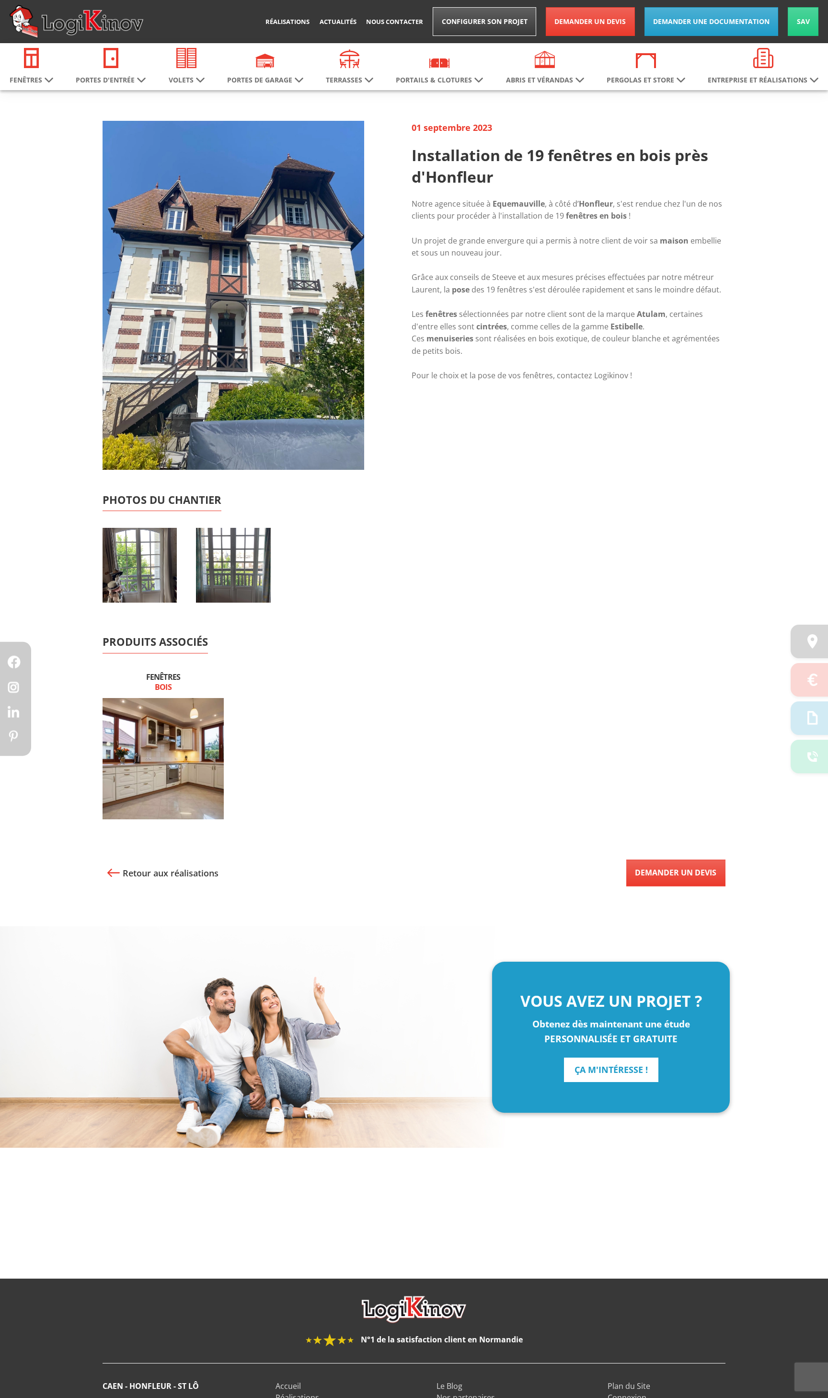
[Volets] (186, 57)
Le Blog (449, 1386)
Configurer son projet (485, 21)
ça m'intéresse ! (611, 1069)
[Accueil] (76, 21)
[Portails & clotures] (439, 62)
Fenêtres (163, 682)
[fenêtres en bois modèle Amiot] (233, 580)
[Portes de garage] (265, 60)
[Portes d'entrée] (111, 57)
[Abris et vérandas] (545, 58)
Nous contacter (394, 21)
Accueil (288, 1386)
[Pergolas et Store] (646, 60)
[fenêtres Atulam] (140, 580)
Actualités (338, 21)
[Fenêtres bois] (163, 758)
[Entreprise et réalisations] (763, 57)
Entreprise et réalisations (757, 80)
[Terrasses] (350, 58)
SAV (803, 21)
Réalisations (287, 21)
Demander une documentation (711, 21)
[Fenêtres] (31, 57)
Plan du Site (629, 1386)
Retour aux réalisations (170, 873)
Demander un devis (590, 21)
